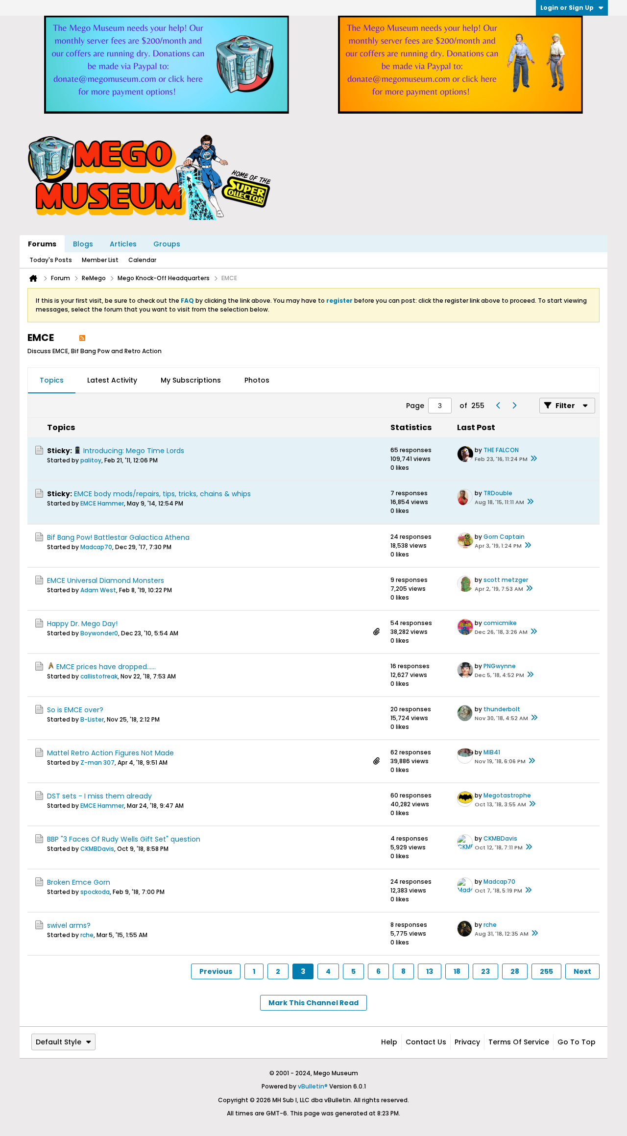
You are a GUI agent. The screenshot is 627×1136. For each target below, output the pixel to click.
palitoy (90, 460)
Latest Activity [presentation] (112, 380)
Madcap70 (96, 547)
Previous (215, 971)
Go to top (576, 1042)
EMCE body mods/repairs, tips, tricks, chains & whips (162, 494)
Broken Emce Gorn (78, 882)
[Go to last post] (533, 459)
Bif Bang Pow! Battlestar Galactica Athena (118, 537)
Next (582, 971)
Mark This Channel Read (313, 1003)
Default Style (58, 1042)
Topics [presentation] (52, 380)
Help (389, 1042)
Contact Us (426, 1042)
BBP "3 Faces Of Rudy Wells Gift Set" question (123, 839)
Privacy (467, 1042)
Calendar (142, 260)
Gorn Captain (504, 536)
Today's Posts (50, 260)
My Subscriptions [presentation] (191, 380)
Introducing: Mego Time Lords (133, 451)
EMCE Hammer (102, 503)
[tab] (51, 380)
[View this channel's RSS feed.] (82, 337)
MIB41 (491, 752)
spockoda (95, 892)
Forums (42, 244)
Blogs (83, 244)
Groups (166, 244)
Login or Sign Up (567, 7)
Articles (123, 244)
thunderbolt (501, 709)
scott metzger (505, 580)
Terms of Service (518, 1042)
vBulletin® (313, 1086)
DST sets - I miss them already (99, 796)
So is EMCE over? (75, 710)
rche (87, 935)
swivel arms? (69, 925)
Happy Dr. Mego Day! (82, 623)
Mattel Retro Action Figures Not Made (110, 753)
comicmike (500, 623)
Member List (100, 260)
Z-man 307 (97, 762)
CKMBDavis (97, 849)
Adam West (98, 590)
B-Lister (92, 719)
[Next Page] (514, 405)
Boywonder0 (99, 633)
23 (485, 971)
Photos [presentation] (256, 380)
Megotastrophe (507, 795)
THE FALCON (501, 450)
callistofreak (99, 676)
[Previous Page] (498, 405)
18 (457, 971)
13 (429, 971)
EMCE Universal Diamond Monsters (105, 580)
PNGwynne (499, 666)
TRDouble (497, 493)
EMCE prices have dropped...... (106, 667)
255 (546, 971)
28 (514, 971)
